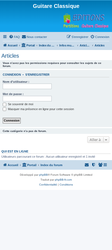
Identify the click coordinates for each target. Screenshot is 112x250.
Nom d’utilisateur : (16, 81)
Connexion (12, 74)
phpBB (43, 174)
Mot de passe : (13, 94)
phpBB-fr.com (63, 179)
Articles (10, 56)
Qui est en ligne (14, 151)
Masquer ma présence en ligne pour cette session (40, 109)
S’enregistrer (37, 74)
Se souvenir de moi (20, 104)
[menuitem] (14, 37)
